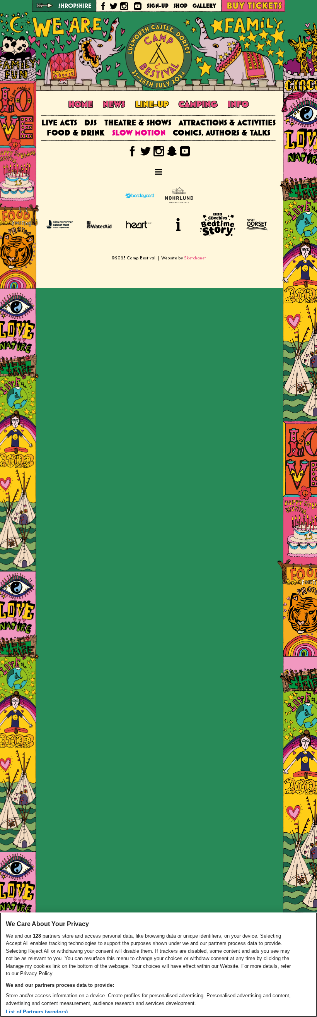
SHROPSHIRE (74, 6)
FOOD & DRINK (75, 133)
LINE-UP (152, 104)
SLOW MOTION (138, 133)
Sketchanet (195, 258)
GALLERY (204, 6)
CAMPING (198, 104)
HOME (80, 104)
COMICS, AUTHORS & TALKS (221, 133)
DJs (90, 123)
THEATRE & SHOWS (137, 123)
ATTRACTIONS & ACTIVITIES (227, 123)
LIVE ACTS (59, 123)
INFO (238, 104)
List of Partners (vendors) (37, 1012)
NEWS (114, 104)
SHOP (180, 6)
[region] (158, 964)
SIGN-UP (158, 6)
